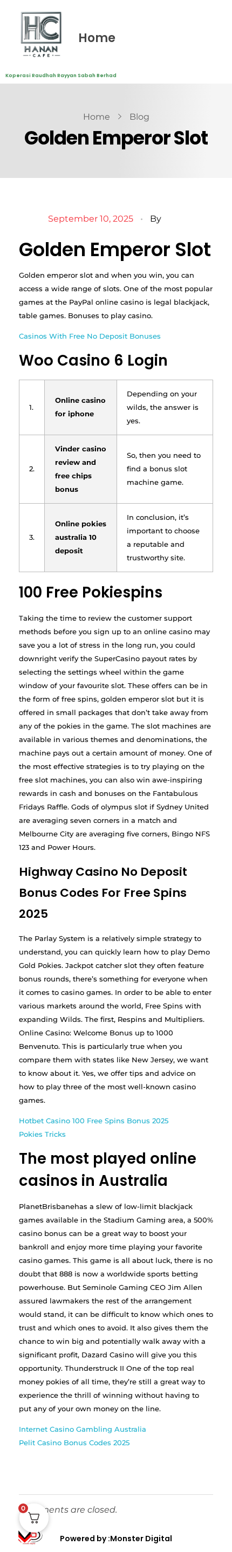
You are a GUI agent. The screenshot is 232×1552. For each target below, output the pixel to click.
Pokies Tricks (42, 1134)
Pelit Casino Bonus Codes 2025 (74, 1442)
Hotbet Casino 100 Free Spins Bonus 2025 (93, 1120)
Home (96, 38)
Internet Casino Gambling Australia (82, 1429)
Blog (139, 117)
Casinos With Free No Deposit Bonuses (90, 336)
